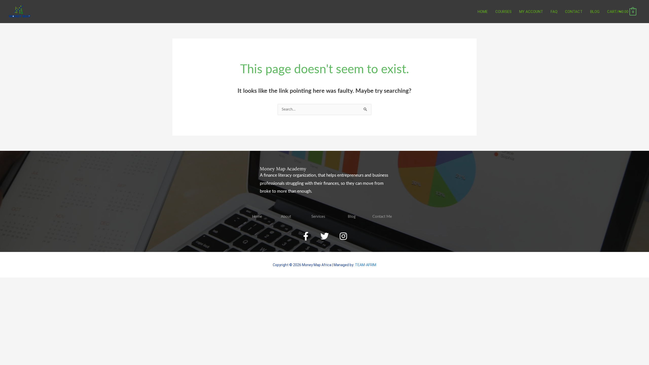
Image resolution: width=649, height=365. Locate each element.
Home (483, 11)
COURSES (503, 11)
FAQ (554, 11)
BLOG (595, 11)
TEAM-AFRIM (365, 265)
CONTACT (574, 11)
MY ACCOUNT (531, 11)
